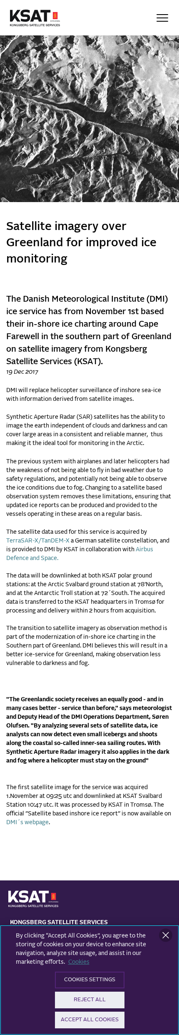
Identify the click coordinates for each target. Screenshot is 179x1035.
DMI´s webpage (27, 822)
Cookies (79, 962)
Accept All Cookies (90, 1019)
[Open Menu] (162, 18)
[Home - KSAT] (35, 18)
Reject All (90, 999)
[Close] (165, 935)
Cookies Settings (89, 979)
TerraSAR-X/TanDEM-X (38, 541)
